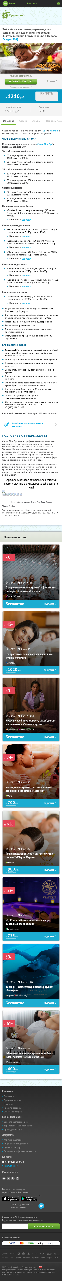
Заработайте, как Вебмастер (18, 1125)
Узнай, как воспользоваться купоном (27, 424)
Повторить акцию (20, 81)
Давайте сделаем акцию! (16, 1121)
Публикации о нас (13, 1100)
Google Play (29, 1198)
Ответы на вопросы (13, 1111)
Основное (8, 121)
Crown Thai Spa (44, 144)
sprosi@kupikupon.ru (13, 1161)
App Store (10, 1198)
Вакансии (8, 1104)
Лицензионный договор (16, 1143)
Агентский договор (13, 1139)
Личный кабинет (58, 3)
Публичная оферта (13, 1147)
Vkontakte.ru (8, 1178)
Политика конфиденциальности (20, 1151)
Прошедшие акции (13, 1129)
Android (54, 130)
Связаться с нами (10, 1165)
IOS (44, 130)
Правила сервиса (12, 1107)
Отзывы (35, 121)
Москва (31, 3)
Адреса (23, 121)
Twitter (13, 1178)
